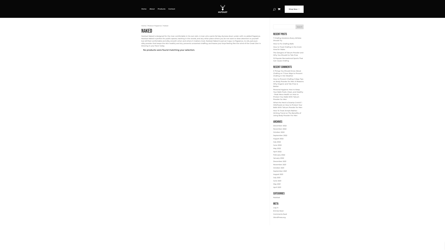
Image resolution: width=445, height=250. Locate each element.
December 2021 (279, 161)
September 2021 (280, 171)
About (152, 9)
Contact (171, 9)
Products (161, 9)
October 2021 (278, 168)
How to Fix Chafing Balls (283, 44)
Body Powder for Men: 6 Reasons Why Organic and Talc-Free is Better (288, 83)
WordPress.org (279, 217)
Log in (275, 208)
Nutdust (276, 197)
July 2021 (276, 178)
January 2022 (278, 158)
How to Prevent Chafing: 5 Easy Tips (288, 79)
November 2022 (279, 129)
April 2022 (277, 152)
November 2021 (279, 165)
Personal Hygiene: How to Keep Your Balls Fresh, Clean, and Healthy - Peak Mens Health (288, 92)
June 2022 (277, 145)
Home (143, 9)
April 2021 (277, 187)
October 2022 (278, 132)
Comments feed (280, 214)
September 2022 (280, 135)
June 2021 (277, 181)
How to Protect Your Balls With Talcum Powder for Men (286, 96)
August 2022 (278, 139)
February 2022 (279, 155)
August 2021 (278, 174)
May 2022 (277, 148)
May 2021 (277, 184)
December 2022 (280, 126)
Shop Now (293, 9)
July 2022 (277, 142)
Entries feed (278, 211)
